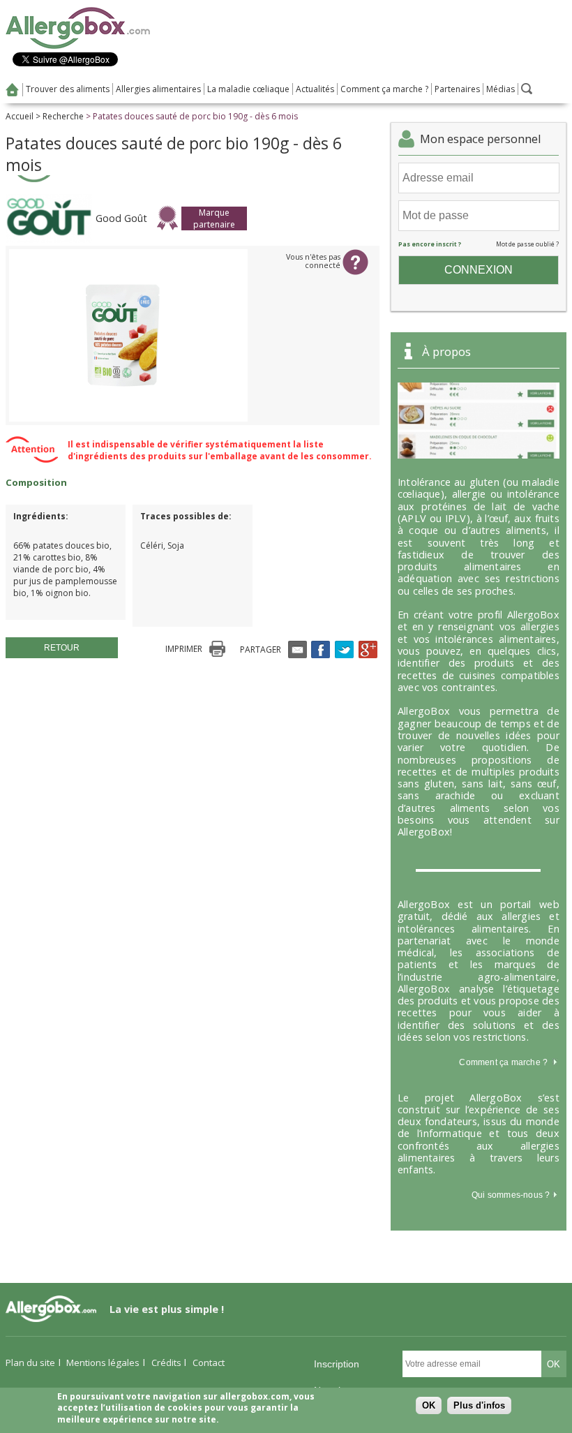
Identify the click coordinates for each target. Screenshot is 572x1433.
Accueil (13, 89)
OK (428, 1405)
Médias (500, 89)
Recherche (63, 116)
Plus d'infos (479, 1405)
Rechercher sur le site (526, 88)
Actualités (315, 89)
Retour (62, 648)
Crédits (166, 1362)
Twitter (344, 649)
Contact (209, 1362)
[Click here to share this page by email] (297, 649)
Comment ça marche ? (384, 89)
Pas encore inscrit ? (429, 244)
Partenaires (457, 89)
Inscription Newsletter (337, 1367)
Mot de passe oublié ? (527, 244)
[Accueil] (78, 46)
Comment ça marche (499, 1062)
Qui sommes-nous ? (512, 1195)
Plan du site (30, 1362)
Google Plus (368, 649)
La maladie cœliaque (248, 89)
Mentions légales (103, 1362)
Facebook (320, 649)
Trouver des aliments (68, 89)
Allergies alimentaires (158, 89)
